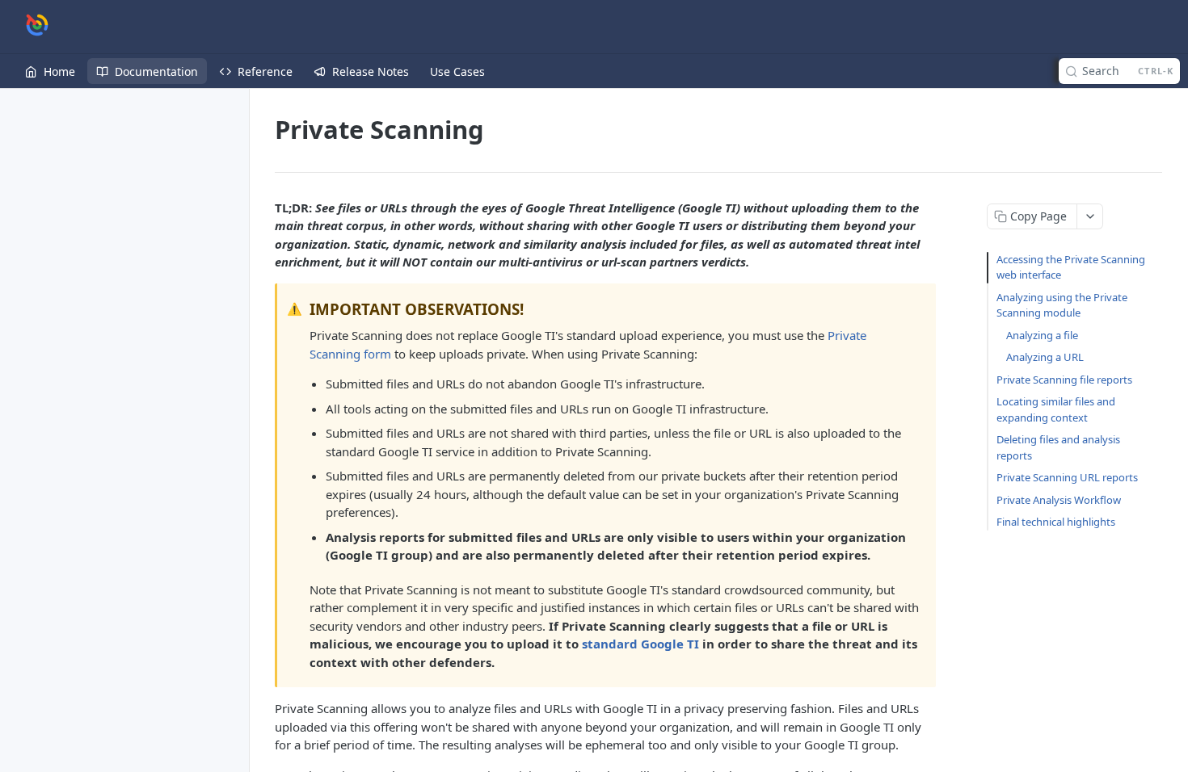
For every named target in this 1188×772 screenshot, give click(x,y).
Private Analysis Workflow (1058, 500)
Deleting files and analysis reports (1058, 447)
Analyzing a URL (1045, 357)
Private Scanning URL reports (1067, 477)
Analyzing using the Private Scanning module (1061, 305)
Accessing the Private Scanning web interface (1070, 267)
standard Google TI (640, 644)
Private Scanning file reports (1064, 379)
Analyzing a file (1042, 335)
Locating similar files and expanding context (1055, 409)
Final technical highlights (1055, 521)
